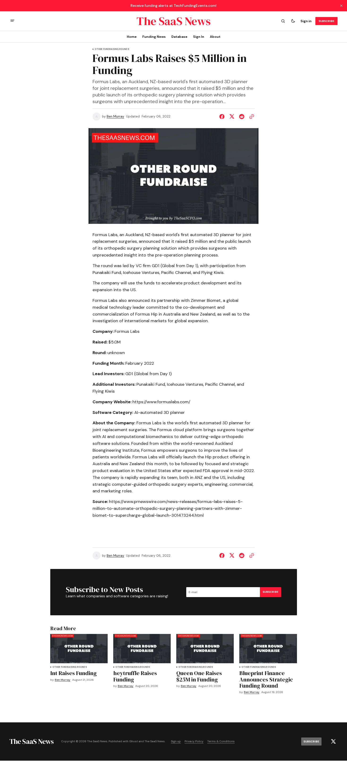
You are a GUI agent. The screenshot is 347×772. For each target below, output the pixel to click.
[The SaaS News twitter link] (333, 741)
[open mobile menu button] (12, 21)
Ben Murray (115, 116)
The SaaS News (154, 741)
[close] (341, 5)
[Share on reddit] (242, 116)
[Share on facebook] (223, 116)
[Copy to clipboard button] (251, 116)
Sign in (306, 21)
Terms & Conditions (221, 741)
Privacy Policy (194, 741)
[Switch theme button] (293, 21)
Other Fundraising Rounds (112, 49)
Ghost (133, 741)
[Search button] (283, 21)
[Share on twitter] (232, 116)
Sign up (176, 741)
